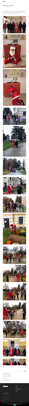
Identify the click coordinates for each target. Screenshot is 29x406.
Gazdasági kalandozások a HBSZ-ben (7, 376)
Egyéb (16, 387)
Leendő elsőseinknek (18, 389)
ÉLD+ (3, 377)
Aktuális (17, 386)
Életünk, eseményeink (8, 6)
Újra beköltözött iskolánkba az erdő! (7, 375)
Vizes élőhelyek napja (5, 378)
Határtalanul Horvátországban (6, 374)
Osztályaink (17, 390)
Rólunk (17, 391)
